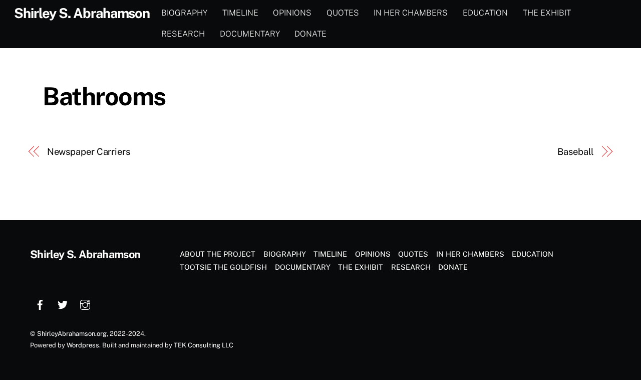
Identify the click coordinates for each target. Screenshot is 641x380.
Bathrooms (104, 96)
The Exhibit (547, 13)
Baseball (575, 151)
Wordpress (83, 345)
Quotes (343, 13)
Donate (310, 34)
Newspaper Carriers (88, 151)
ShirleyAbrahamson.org (72, 333)
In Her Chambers (411, 13)
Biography (184, 13)
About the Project (217, 254)
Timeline (240, 13)
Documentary (250, 34)
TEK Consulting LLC (203, 345)
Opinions (292, 13)
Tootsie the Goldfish (223, 267)
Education (485, 13)
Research (183, 34)
